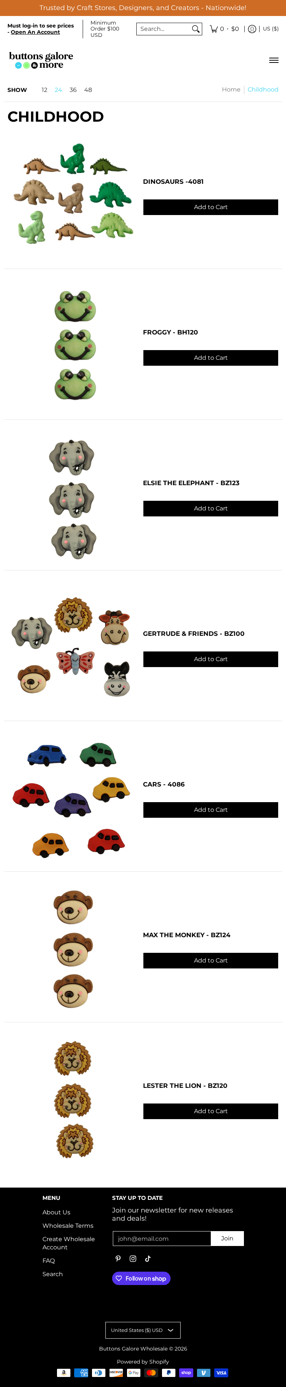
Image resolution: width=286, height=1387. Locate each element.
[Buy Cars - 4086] (71, 800)
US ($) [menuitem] (271, 29)
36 (73, 90)
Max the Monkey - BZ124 (187, 935)
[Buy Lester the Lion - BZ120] (71, 1101)
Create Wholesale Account (68, 1243)
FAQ (48, 1260)
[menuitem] (224, 29)
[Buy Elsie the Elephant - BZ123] (71, 499)
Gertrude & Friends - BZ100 (194, 633)
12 (44, 90)
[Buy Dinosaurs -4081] (71, 197)
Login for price (211, 194)
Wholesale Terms (67, 1225)
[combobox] (163, 29)
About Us (56, 1212)
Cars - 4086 (164, 784)
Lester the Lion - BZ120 (185, 1085)
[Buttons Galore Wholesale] (40, 60)
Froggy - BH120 (170, 332)
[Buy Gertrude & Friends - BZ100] (71, 649)
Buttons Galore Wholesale (133, 1349)
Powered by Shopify (143, 1362)
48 (88, 90)
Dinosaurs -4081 (173, 181)
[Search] (196, 29)
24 (58, 90)
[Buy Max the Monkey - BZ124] (71, 951)
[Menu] (273, 60)
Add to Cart (211, 207)
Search (52, 1274)
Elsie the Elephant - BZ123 (191, 483)
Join (227, 1238)
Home (231, 89)
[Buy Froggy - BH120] (71, 348)
